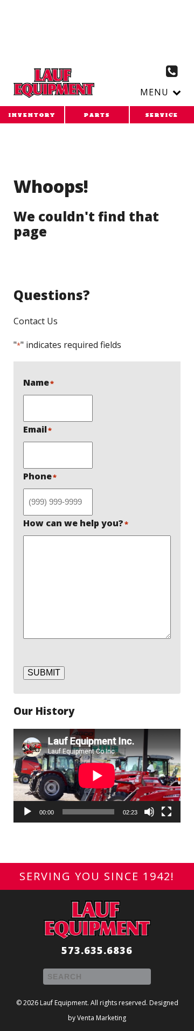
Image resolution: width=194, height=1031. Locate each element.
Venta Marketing (101, 1017)
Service (162, 115)
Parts (97, 115)
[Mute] (149, 811)
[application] (97, 776)
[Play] (27, 811)
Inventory (32, 115)
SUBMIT (43, 672)
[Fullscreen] (166, 811)
